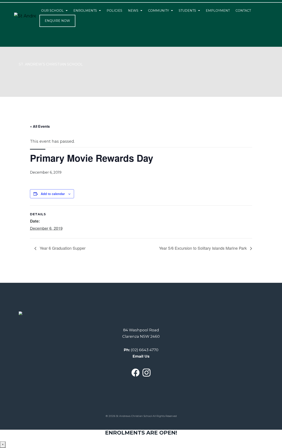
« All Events (40, 126)
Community (158, 11)
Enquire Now (57, 21)
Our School (52, 11)
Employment (218, 11)
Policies (114, 11)
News (133, 11)
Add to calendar (53, 193)
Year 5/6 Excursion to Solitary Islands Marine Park (203, 248)
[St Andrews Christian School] (25, 15)
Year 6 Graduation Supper (62, 248)
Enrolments (85, 11)
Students (187, 11)
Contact (243, 11)
